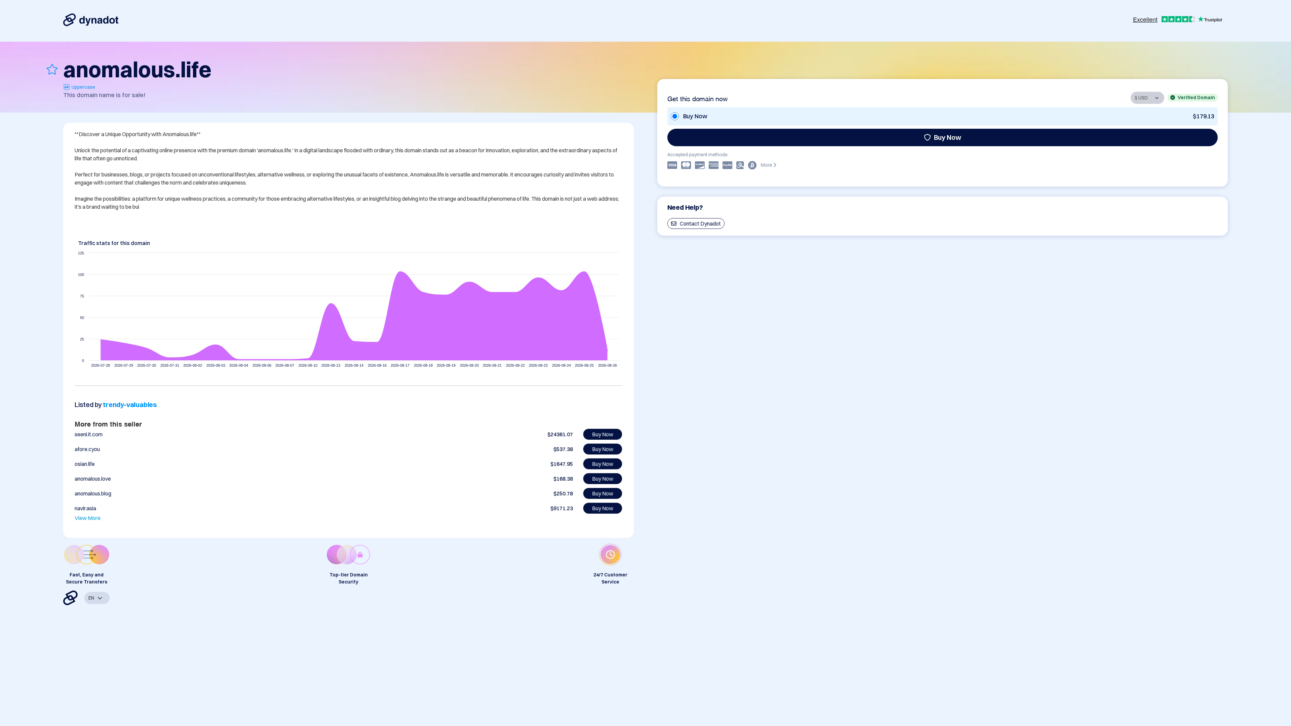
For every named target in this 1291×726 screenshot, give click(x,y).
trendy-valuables (130, 404)
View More (88, 518)
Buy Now (947, 137)
